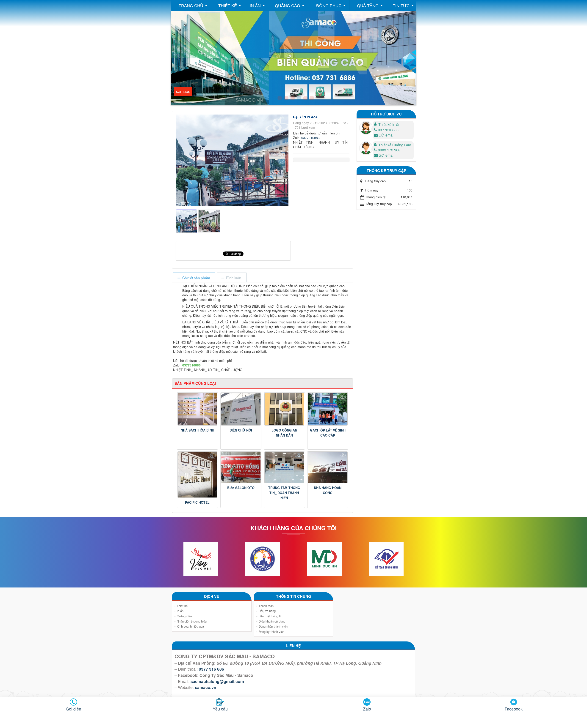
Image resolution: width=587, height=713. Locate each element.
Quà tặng (368, 5)
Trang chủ (191, 5)
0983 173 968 (389, 150)
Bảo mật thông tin (270, 616)
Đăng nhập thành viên (273, 626)
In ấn (255, 5)
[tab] (194, 277)
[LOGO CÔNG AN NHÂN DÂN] (284, 409)
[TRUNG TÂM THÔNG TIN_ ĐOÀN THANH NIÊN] (284, 467)
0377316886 (310, 137)
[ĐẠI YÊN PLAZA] (233, 238)
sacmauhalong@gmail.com (217, 681)
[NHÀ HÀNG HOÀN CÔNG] (328, 467)
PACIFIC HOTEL (197, 502)
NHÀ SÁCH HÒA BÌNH (197, 430)
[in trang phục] (312, 98)
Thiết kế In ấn (389, 124)
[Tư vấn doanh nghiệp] (286, 98)
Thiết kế (227, 5)
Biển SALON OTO (241, 487)
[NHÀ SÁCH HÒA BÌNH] (197, 409)
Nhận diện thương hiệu (192, 621)
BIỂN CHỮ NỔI (241, 430)
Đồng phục (328, 5)
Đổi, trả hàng (267, 611)
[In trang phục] (305, 98)
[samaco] (292, 98)
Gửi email (386, 135)
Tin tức (401, 5)
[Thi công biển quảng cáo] (299, 98)
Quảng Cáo (287, 5)
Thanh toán (266, 606)
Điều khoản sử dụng (272, 621)
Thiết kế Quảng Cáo (394, 145)
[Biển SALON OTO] (241, 467)
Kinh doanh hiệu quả (190, 626)
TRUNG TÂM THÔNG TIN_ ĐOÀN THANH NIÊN (284, 492)
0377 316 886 (211, 669)
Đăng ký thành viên (271, 631)
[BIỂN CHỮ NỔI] (241, 409)
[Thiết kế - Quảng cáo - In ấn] (279, 98)
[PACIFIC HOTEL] (197, 474)
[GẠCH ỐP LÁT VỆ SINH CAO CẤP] (328, 409)
